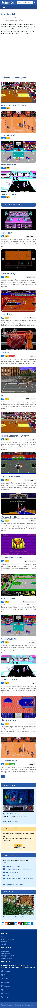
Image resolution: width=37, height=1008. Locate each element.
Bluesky (6, 997)
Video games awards (7, 956)
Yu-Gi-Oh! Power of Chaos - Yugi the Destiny (19, 869)
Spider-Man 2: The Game (13, 866)
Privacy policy (19, 1005)
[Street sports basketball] (18, 666)
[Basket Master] (18, 219)
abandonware (5, 18)
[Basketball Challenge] (18, 260)
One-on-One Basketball (8, 165)
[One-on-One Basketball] (18, 625)
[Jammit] (18, 380)
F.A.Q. (3, 937)
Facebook (7, 971)
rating (13, 204)
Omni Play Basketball (8, 598)
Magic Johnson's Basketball (11, 476)
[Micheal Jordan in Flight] (18, 504)
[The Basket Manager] (18, 707)
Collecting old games (7, 939)
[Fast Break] (18, 339)
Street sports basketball (8, 194)
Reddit (6, 975)
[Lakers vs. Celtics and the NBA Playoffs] (18, 422)
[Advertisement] (18, 53)
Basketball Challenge (8, 273)
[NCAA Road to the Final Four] (18, 544)
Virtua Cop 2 (9, 875)
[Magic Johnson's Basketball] (18, 463)
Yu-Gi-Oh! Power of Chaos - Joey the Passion (19, 878)
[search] (34, 2)
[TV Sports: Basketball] (18, 747)
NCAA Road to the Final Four (11, 558)
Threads (6, 993)
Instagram (7, 986)
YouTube (6, 982)
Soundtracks (5, 951)
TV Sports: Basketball (8, 135)
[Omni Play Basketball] (18, 585)
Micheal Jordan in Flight (9, 517)
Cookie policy (29, 1005)
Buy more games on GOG (11, 821)
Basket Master (6, 233)
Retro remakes (5, 953)
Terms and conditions (7, 1005)
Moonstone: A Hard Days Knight (13, 917)
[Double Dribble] (18, 301)
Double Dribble (6, 314)
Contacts (4, 942)
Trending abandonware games (13, 884)
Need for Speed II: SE (12, 872)
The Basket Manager (8, 720)
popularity (19, 204)
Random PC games (6, 958)
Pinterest (7, 990)
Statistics (4, 944)
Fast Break (5, 352)
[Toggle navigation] (3, 7)
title (9, 204)
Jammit (4, 395)
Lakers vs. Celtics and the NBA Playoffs (13, 105)
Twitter (6, 979)
